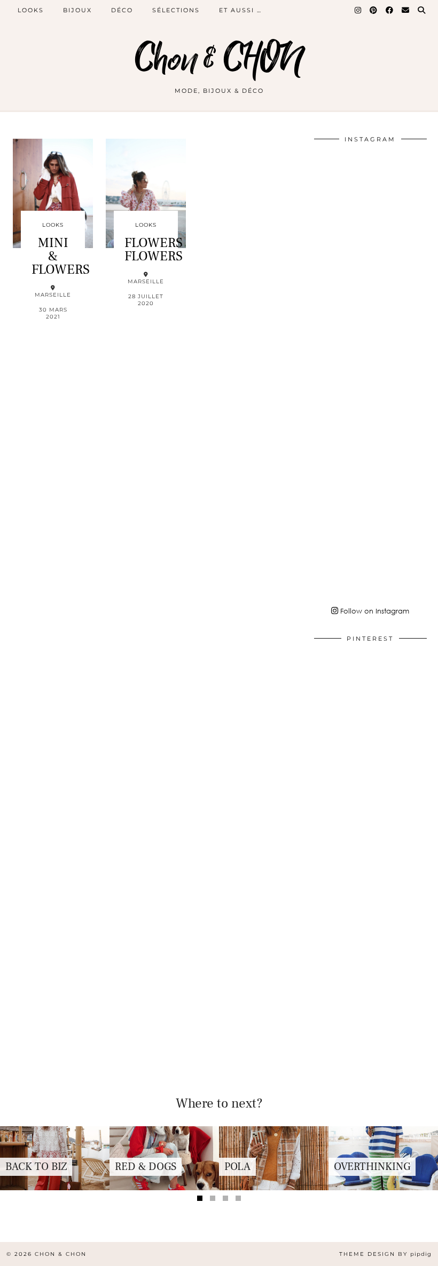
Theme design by (385, 1254)
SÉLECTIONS (176, 10)
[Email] (406, 10)
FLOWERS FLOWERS (153, 249)
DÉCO (122, 10)
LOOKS (31, 10)
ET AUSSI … (240, 10)
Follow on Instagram (373, 611)
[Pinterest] (374, 10)
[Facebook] (390, 10)
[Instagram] (358, 10)
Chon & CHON (219, 60)
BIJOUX (77, 10)
